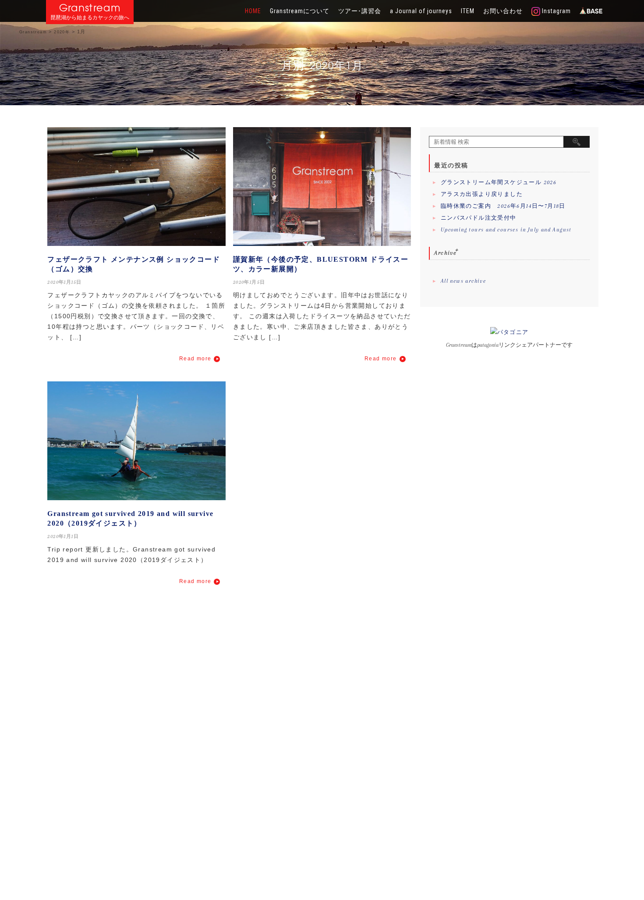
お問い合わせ (503, 10)
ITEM (467, 10)
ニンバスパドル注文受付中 (479, 218)
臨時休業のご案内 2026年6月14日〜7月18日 (503, 206)
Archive (445, 252)
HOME (253, 10)
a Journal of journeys (421, 10)
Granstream (90, 8)
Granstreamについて (299, 10)
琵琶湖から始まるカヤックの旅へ (89, 18)
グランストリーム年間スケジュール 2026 (498, 182)
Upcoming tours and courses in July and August (506, 230)
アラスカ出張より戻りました (482, 194)
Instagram (555, 10)
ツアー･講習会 (359, 10)
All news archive (463, 281)
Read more (195, 359)
